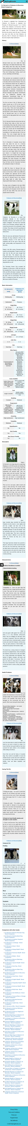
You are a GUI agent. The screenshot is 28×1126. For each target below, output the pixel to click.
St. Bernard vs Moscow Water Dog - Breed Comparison (14, 970)
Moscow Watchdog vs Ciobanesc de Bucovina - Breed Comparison (14, 1025)
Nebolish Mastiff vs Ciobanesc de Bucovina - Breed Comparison (13, 1079)
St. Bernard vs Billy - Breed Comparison (15, 1006)
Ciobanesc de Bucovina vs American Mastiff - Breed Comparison (14, 1092)
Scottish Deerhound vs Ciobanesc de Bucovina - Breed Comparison (14, 1082)
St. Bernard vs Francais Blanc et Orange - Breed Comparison (15, 997)
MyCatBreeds (14, 1120)
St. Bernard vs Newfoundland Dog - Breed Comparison (14, 936)
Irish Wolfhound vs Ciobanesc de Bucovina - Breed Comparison (13, 1065)
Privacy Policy (14, 1109)
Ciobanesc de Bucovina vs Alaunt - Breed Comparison (14, 1045)
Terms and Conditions (14, 1112)
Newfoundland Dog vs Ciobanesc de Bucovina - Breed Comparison (14, 1015)
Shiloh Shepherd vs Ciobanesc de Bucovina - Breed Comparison (13, 1085)
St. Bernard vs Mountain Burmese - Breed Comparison (14, 1000)
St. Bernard (12, 43)
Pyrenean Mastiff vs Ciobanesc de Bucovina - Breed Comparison (13, 1022)
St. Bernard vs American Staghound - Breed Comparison (14, 1012)
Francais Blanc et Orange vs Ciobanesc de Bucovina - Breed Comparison (15, 1069)
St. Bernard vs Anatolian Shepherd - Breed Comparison (14, 940)
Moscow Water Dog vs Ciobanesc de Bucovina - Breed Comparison (14, 1035)
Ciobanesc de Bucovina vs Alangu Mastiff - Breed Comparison (14, 1049)
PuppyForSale (14, 1117)
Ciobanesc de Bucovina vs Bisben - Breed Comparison (14, 1052)
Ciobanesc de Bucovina (12, 198)
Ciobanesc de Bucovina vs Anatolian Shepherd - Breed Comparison (14, 1042)
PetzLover (14, 1115)
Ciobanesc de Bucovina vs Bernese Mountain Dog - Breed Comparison (14, 1039)
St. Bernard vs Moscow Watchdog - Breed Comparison (14, 960)
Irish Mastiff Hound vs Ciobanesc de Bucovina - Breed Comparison (14, 1089)
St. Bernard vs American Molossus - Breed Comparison (14, 1009)
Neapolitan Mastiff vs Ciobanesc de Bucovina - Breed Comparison (14, 1062)
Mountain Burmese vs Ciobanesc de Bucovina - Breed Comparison (14, 1072)
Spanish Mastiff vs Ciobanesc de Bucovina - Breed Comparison (13, 1029)
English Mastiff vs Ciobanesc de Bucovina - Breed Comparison (13, 1059)
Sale (17, 43)
